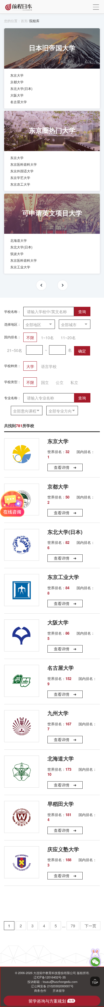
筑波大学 (17, 253)
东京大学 (17, 75)
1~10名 (47, 337)
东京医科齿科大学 (23, 164)
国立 (45, 382)
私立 (74, 382)
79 (73, 925)
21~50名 (14, 350)
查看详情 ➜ (65, 467)
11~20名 (68, 337)
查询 (82, 311)
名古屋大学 (18, 101)
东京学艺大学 (20, 177)
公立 (60, 382)
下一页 (90, 925)
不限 (30, 337)
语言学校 (49, 366)
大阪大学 (17, 95)
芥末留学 (59, 990)
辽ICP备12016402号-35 (50, 977)
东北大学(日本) (21, 88)
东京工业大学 (20, 266)
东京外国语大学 (22, 170)
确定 (82, 351)
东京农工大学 (20, 184)
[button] (41, 285)
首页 (24, 20)
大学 (30, 366)
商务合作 (40, 990)
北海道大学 (18, 240)
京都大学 (17, 81)
